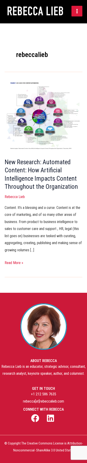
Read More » (14, 262)
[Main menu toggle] (76, 11)
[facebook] (35, 418)
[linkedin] (51, 418)
